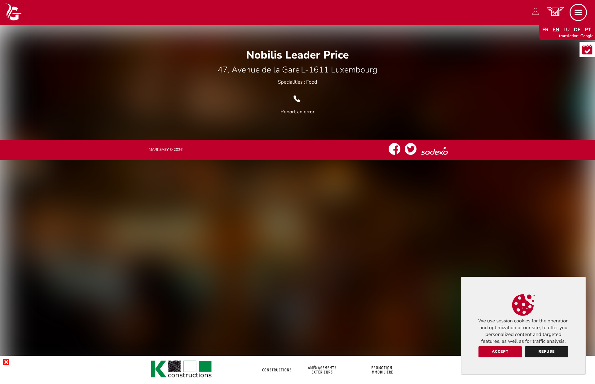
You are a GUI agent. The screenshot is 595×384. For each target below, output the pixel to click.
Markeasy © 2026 (166, 149)
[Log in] (535, 15)
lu (566, 29)
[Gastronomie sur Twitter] (410, 154)
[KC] (297, 379)
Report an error (297, 111)
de (577, 29)
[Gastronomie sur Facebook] (394, 154)
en (556, 29)
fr (545, 29)
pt (588, 29)
